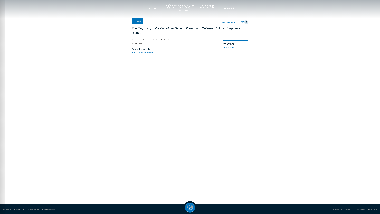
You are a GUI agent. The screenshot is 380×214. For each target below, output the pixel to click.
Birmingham (362, 209)
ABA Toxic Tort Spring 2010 (142, 53)
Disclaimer (7, 209)
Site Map (16, 209)
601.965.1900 (345, 209)
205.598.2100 (372, 209)
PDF (242, 22)
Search (228, 8)
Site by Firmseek (48, 209)
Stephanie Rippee (228, 47)
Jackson (336, 209)
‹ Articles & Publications (229, 22)
